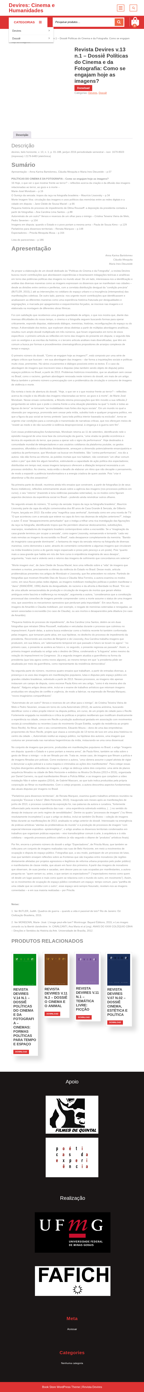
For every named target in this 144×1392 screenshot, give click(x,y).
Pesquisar (119, 22)
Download (21, 1052)
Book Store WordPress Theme (61, 1387)
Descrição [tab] (22, 134)
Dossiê (16, 38)
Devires (16, 30)
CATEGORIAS (24, 22)
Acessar (72, 1329)
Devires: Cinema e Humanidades (32, 7)
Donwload (83, 87)
